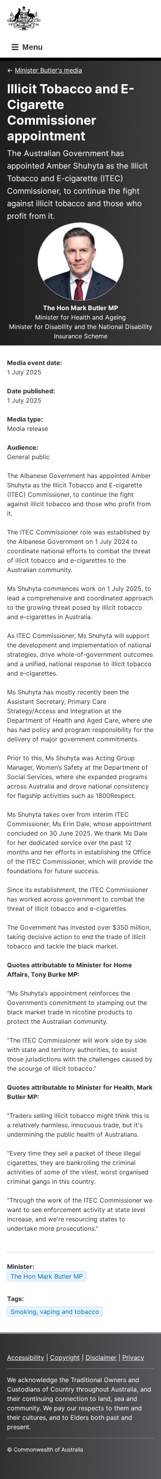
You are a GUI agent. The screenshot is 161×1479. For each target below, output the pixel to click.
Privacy (133, 1357)
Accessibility (25, 1357)
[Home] (26, 20)
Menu (31, 47)
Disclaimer (101, 1357)
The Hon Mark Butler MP (47, 1276)
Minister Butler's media (48, 70)
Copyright (65, 1357)
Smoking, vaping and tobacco (55, 1311)
